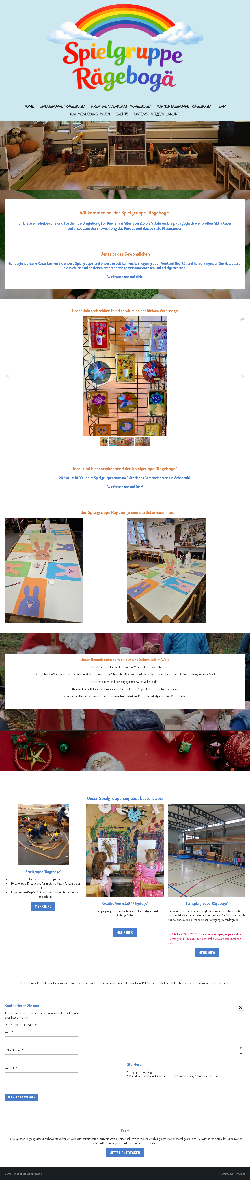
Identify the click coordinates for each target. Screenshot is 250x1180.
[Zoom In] (241, 1048)
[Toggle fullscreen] (241, 1007)
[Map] (186, 1030)
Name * (9, 1032)
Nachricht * (11, 1068)
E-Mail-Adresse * (14, 1050)
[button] (242, 319)
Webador (241, 1173)
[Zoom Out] (241, 1053)
